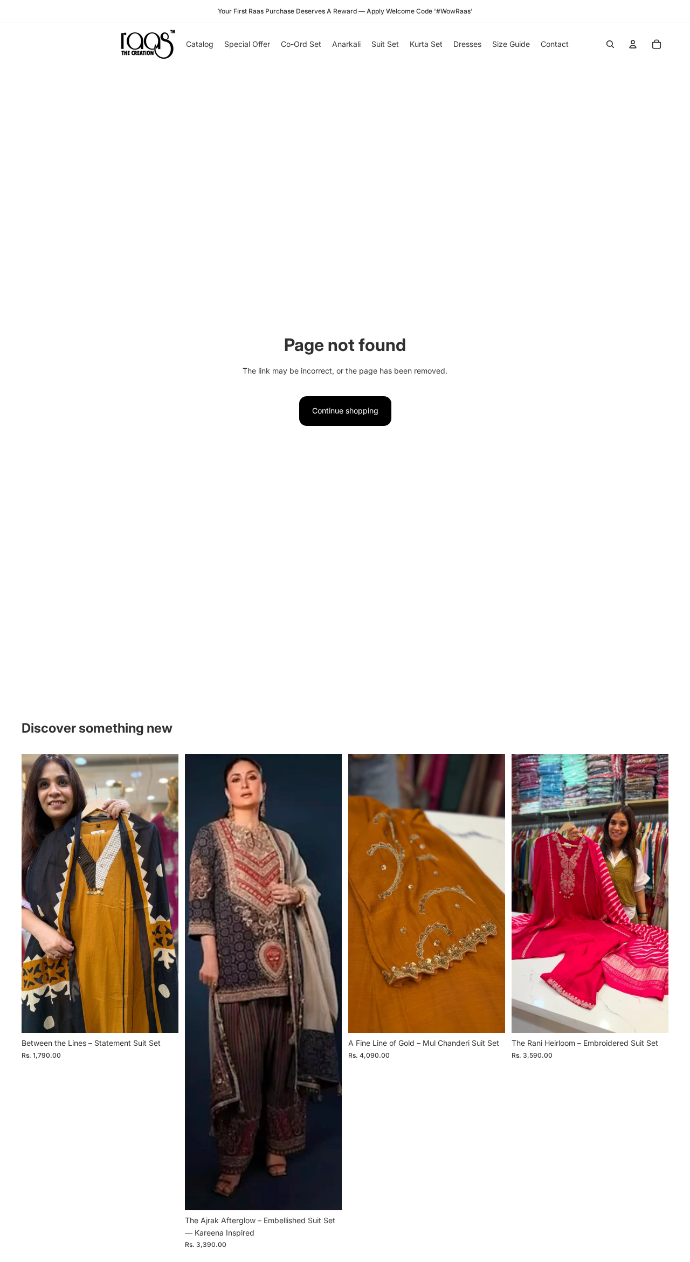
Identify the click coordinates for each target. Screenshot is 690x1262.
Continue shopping (345, 410)
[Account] (633, 44)
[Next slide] (162, 894)
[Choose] (161, 1016)
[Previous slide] (38, 894)
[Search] (610, 44)
